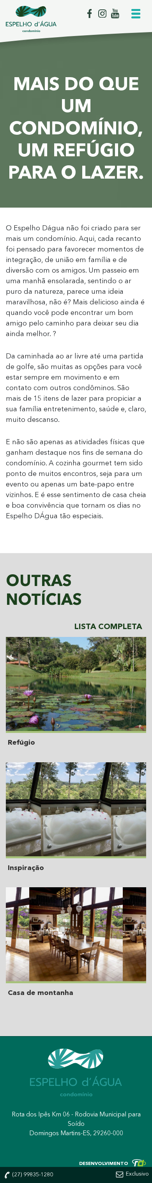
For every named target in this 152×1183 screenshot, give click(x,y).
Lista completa (108, 627)
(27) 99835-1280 (32, 1175)
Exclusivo (137, 1174)
